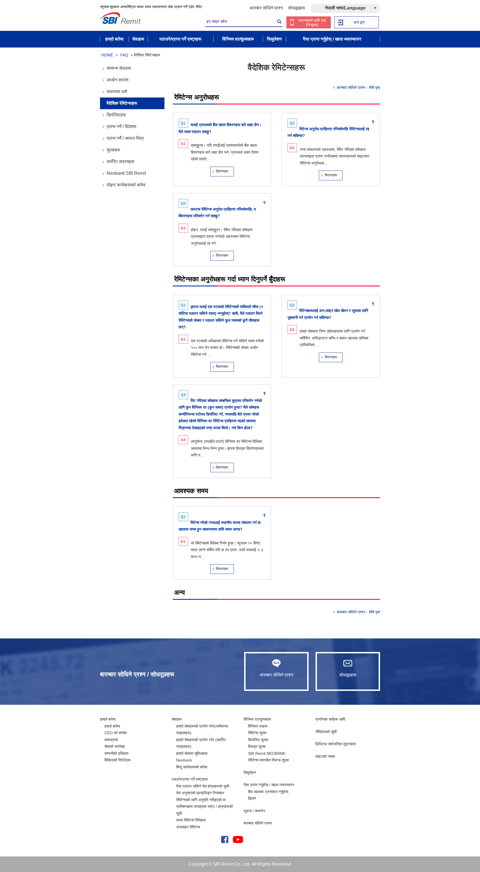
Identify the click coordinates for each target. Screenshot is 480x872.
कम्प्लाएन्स (111, 740)
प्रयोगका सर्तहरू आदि (330, 719)
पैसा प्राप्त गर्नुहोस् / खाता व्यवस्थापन (269, 785)
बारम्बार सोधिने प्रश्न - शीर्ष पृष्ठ (358, 87)
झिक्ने (252, 798)
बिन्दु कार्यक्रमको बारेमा (191, 767)
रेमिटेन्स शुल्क (257, 733)
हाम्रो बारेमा (108, 719)
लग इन (359, 22)
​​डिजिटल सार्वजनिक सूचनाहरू (335, 744)
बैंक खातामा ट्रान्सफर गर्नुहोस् (268, 791)
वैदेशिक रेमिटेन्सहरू (122, 103)
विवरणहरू (222, 171)
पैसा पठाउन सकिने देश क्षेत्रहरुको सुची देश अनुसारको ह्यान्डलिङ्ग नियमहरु (202, 789)
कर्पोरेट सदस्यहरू (120, 161)
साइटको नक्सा (325, 756)
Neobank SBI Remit (126, 173)
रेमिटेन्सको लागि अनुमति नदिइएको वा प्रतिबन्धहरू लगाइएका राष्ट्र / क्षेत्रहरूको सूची (204, 807)
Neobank (184, 760)
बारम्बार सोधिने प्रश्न (266, 8)
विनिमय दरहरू (258, 726)
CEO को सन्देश (115, 733)
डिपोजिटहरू (116, 115)
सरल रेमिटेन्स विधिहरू (191, 820)
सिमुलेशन (250, 772)
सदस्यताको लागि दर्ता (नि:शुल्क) (312, 22)
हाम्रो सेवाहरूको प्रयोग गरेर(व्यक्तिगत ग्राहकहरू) (202, 729)
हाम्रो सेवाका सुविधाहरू (192, 753)
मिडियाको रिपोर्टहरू (117, 760)
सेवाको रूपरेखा (114, 746)
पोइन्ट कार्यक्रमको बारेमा (126, 185)
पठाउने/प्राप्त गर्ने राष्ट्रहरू (190, 779)
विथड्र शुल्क (257, 746)
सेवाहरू (177, 719)
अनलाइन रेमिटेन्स (188, 827)
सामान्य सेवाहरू (119, 68)
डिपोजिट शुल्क (258, 740)
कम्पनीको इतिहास (116, 753)
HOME (107, 55)
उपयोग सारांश (117, 80)
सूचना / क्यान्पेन (254, 811)
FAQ (124, 55)
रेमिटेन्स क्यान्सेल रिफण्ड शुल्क (268, 760)
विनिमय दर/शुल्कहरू (257, 719)
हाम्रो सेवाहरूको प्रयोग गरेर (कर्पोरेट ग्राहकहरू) (201, 743)
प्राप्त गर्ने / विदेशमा (121, 126)
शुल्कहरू (113, 150)
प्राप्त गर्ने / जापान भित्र (125, 138)
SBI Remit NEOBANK (266, 753)
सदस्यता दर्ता (117, 91)
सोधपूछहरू (296, 8)
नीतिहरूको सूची (326, 731)
